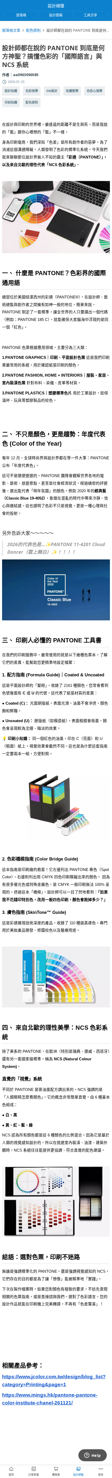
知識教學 (72, 91)
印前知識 (11, 102)
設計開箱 (56, 15)
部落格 (21, 15)
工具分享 (90, 15)
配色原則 (33, 30)
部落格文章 (11, 30)
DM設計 (52, 91)
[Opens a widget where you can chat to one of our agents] (92, 1455)
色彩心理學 (94, 91)
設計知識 (11, 91)
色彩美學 (32, 91)
